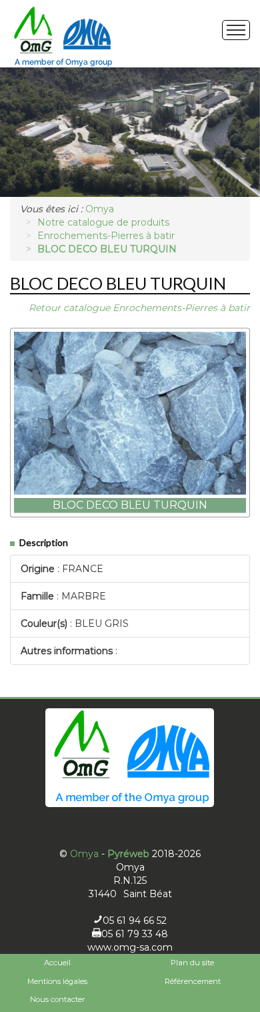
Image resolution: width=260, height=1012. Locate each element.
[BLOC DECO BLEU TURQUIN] (130, 413)
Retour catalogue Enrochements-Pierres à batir (139, 308)
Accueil (57, 962)
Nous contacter (57, 999)
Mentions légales (57, 981)
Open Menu (236, 30)
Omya (84, 854)
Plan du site (192, 962)
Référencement (193, 981)
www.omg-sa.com (130, 947)
